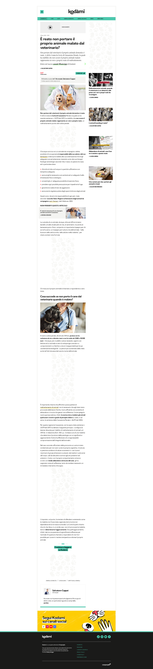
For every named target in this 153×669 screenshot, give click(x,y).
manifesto (79, 644)
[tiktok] (98, 636)
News (92, 18)
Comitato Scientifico (82, 649)
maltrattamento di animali (49, 407)
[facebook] (109, 636)
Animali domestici (69, 18)
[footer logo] (57, 636)
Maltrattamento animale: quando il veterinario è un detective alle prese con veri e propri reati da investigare (100, 91)
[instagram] (102, 636)
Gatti (58, 18)
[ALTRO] (46, 603)
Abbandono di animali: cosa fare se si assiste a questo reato (100, 152)
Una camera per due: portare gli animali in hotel (100, 183)
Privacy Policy (81, 652)
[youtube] (105, 636)
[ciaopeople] (106, 664)
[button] (43, 626)
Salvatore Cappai (60, 590)
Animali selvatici (82, 18)
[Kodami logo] (76, 11)
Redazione (79, 647)
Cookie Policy (80, 654)
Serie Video (100, 18)
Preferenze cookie (82, 657)
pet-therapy (54, 201)
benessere (43, 157)
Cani (52, 18)
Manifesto (43, 18)
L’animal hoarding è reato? (98, 123)
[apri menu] (42, 11)
